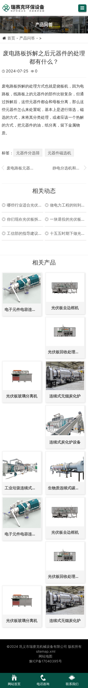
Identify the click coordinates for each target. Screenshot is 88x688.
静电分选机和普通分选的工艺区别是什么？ (69, 167)
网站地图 (45, 656)
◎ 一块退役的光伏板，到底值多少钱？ (65, 219)
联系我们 (72, 684)
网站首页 (14, 684)
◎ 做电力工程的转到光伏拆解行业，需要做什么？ (65, 205)
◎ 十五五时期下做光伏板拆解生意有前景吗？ (65, 233)
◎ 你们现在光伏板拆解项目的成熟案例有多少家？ (22, 219)
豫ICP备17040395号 (45, 661)
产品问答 (27, 38)
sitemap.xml (45, 651)
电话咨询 (43, 684)
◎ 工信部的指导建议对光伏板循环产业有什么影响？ (22, 233)
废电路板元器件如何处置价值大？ (18, 167)
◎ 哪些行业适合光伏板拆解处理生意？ (22, 205)
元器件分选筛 (28, 152)
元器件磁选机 (59, 152)
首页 (11, 38)
